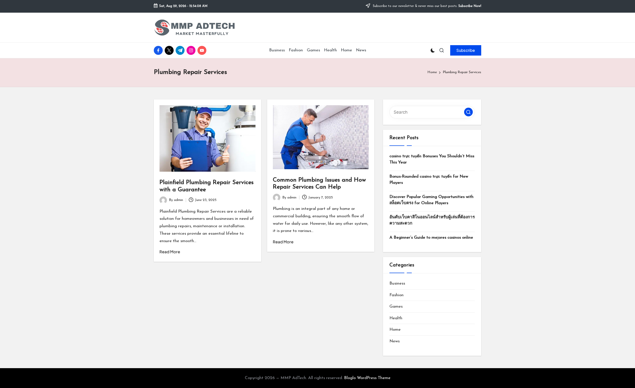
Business (397, 283)
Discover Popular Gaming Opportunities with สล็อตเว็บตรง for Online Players (431, 200)
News (394, 341)
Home (395, 329)
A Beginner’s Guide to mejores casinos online (431, 237)
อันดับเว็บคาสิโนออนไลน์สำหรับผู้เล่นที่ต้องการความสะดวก (432, 220)
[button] (465, 50)
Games (396, 306)
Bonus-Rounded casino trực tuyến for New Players (428, 179)
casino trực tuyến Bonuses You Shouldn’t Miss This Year (431, 159)
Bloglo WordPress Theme (367, 378)
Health (395, 318)
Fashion (396, 295)
